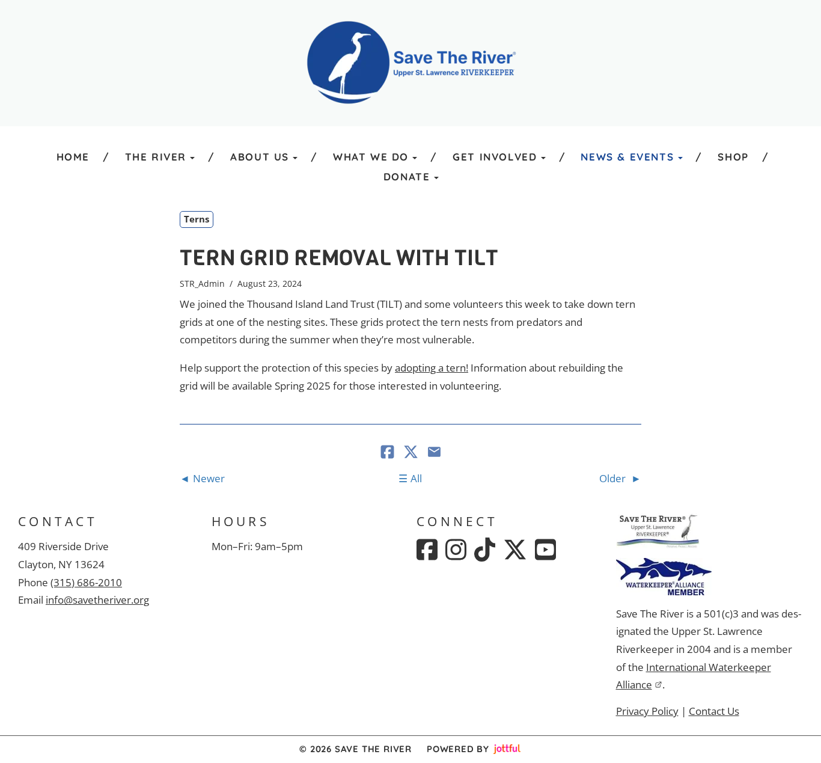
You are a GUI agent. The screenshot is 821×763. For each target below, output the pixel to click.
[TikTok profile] (484, 550)
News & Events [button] (627, 156)
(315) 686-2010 (86, 582)
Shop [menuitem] (733, 156)
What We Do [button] (371, 156)
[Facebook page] (427, 550)
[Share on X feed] (412, 453)
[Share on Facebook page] (388, 453)
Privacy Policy (647, 711)
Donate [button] (406, 176)
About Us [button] (259, 156)
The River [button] (155, 156)
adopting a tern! (431, 368)
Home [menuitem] (73, 156)
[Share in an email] (434, 453)
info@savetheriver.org (97, 600)
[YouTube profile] (545, 550)
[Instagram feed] (455, 550)
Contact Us (714, 711)
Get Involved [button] (495, 156)
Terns (196, 219)
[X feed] (515, 550)
